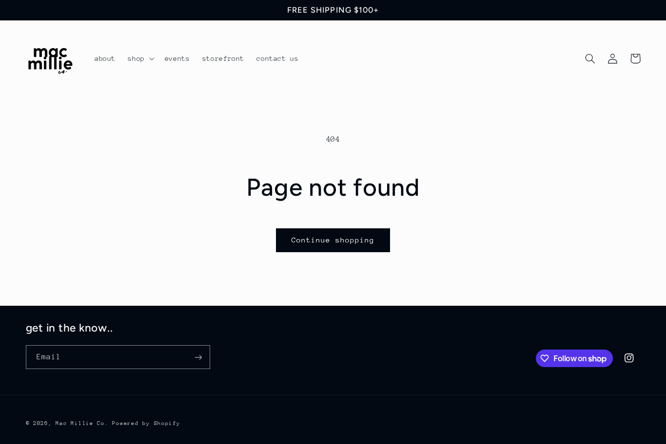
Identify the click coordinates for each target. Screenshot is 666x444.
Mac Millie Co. (82, 423)
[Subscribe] (198, 357)
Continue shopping (333, 240)
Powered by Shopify (146, 423)
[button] (140, 58)
